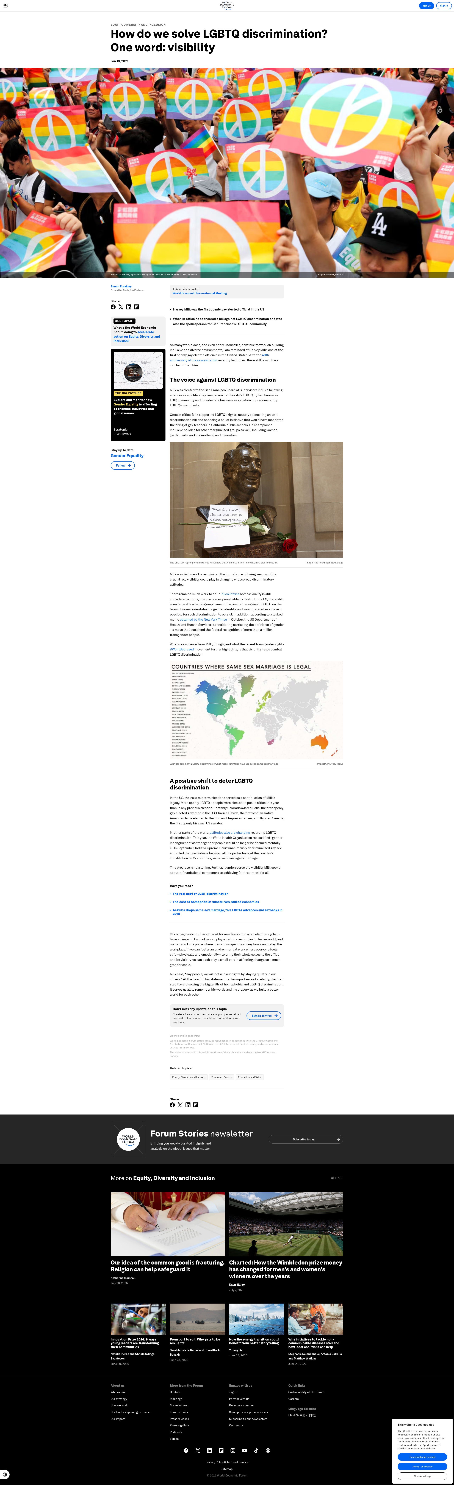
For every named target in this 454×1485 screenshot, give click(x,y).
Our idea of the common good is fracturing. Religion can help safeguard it (168, 1266)
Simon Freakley (121, 286)
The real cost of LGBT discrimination (200, 894)
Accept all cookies (423, 1466)
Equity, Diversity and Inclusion (138, 24)
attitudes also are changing (230, 832)
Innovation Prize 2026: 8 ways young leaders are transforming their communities (135, 1343)
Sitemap (227, 1469)
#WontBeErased (182, 649)
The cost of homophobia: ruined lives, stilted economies (216, 902)
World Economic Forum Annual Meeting (200, 293)
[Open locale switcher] (4, 1474)
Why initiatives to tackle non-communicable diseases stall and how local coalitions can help (313, 1343)
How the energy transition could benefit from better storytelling (254, 1341)
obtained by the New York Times (203, 619)
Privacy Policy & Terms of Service (227, 1462)
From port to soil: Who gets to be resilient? (195, 1341)
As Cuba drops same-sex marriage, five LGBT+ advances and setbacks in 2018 (228, 912)
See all (337, 1178)
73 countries (230, 594)
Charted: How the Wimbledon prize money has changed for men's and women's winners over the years (285, 1269)
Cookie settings (422, 1476)
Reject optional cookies (422, 1457)
